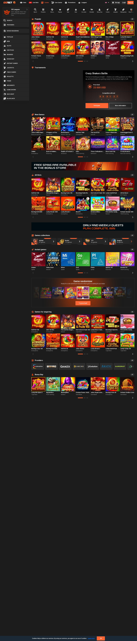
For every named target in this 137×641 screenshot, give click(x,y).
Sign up (130, 2)
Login (124, 2)
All (132, 19)
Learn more (91, 638)
